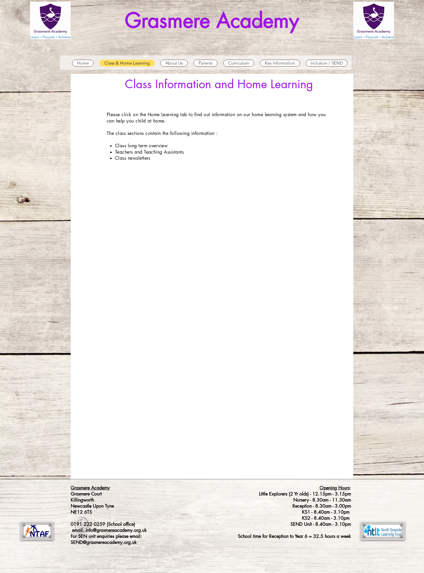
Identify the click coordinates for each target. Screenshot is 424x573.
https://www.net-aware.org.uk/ (137, 323)
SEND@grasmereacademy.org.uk (104, 542)
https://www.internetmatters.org (139, 299)
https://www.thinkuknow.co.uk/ (137, 347)
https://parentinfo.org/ (127, 335)
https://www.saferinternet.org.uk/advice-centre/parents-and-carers (178, 360)
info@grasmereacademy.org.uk (116, 530)
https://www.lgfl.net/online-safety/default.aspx (155, 311)
